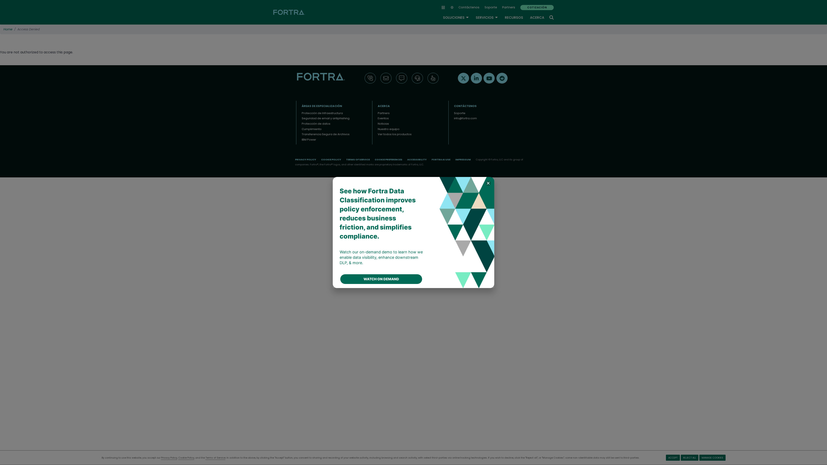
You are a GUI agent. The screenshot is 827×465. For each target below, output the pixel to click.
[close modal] (488, 183)
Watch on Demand (381, 279)
